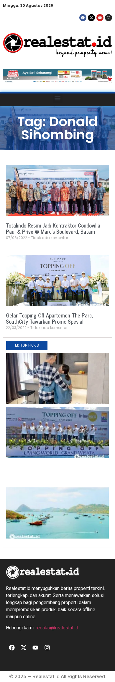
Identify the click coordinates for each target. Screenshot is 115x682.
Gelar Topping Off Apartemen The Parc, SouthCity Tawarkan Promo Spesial (49, 318)
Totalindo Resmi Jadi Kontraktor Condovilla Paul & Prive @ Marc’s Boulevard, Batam (53, 228)
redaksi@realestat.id (57, 628)
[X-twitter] (91, 17)
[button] (58, 98)
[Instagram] (108, 17)
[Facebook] (82, 17)
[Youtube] (100, 17)
